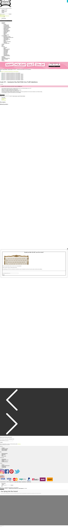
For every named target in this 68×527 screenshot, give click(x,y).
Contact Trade (4, 467)
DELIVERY (4, 454)
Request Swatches (4, 9)
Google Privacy (24, 481)
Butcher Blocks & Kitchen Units (8, 37)
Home (1, 69)
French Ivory (5, 53)
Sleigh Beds (3, 57)
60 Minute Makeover (5, 461)
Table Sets (5, 42)
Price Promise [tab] (4, 100)
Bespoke (3, 56)
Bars (2, 45)
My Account (4, 483)
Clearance (3, 60)
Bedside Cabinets (6, 28)
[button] (0, 70)
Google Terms (29, 481)
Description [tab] (3, 97)
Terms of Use (4, 459)
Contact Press (4, 466)
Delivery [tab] (3, 99)
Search (3, 484)
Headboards (5, 32)
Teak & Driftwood (6, 54)
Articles (3, 460)
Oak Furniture (6, 51)
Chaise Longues (10, 69)
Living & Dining (4, 35)
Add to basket (2, 95)
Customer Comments (5, 448)
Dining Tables (6, 39)
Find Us (3, 464)
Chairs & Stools (6, 38)
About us (3, 447)
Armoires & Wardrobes (7, 27)
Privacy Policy (16, 481)
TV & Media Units (6, 43)
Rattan (5, 48)
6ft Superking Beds (6, 26)
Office (3, 59)
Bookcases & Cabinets (7, 36)
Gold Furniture (6, 50)
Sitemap (20, 481)
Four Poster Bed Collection (6, 58)
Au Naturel (5, 47)
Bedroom (3, 23)
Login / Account (4, 11)
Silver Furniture (6, 49)
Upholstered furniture (7, 55)
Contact (3, 10)
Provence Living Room (7, 41)
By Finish (3, 46)
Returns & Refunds (4, 453)
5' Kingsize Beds (6, 25)
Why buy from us (4, 450)
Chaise (3, 44)
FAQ (2, 455)
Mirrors (5, 40)
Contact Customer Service (5, 465)
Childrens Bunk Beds (7, 30)
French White (6, 52)
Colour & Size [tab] (4, 98)
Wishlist (3, 12)
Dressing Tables (6, 31)
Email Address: (2, 440)
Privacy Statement (4, 449)
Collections (3, 22)
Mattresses (5, 33)
